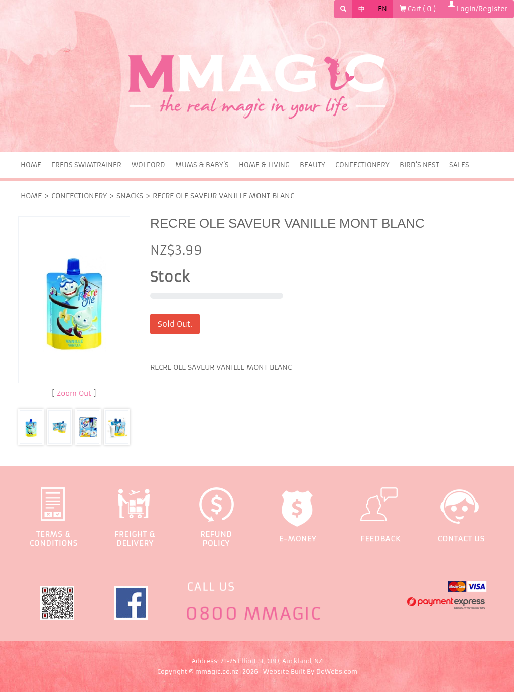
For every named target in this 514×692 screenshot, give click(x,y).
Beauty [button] (312, 165)
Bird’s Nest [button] (419, 165)
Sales (459, 165)
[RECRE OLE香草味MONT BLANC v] (31, 427)
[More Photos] (74, 300)
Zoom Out (74, 393)
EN (382, 9)
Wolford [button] (148, 165)
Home (31, 165)
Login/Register (481, 9)
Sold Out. (175, 324)
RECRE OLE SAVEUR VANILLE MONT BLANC (223, 195)
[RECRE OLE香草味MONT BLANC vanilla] (88, 427)
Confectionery (79, 195)
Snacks (129, 195)
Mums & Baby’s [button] (202, 165)
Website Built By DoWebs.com (310, 671)
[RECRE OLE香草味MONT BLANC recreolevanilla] (59, 427)
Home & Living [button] (264, 165)
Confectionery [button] (362, 165)
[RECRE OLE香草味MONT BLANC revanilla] (116, 427)
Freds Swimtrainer (86, 165)
